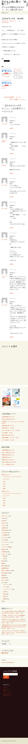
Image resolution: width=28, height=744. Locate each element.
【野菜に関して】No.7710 (8, 459)
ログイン (5, 687)
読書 (3, 575)
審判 (4, 556)
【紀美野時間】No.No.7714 (8, 417)
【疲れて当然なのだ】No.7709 (9, 462)
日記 (3, 561)
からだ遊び (4, 532)
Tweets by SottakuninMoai (8, 662)
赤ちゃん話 (4, 580)
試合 (4, 481)
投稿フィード (6, 690)
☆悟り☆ (4, 525)
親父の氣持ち (5, 573)
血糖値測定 (4, 568)
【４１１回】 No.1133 (17, 99)
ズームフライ (6, 479)
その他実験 (4, 535)
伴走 (4, 486)
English (3, 520)
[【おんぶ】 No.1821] (7, 83)
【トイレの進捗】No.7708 (8, 464)
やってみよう (5, 537)
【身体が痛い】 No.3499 (8, 428)
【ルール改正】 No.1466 (8, 440)
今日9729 (4, 165)
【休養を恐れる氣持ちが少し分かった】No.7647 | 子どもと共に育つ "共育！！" (14, 626)
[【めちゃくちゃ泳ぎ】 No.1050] (19, 73)
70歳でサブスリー (6, 474)
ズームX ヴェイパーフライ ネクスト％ (12, 476)
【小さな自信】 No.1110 (11, 97)
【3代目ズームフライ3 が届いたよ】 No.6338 (13, 619)
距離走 (4, 599)
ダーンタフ (4, 544)
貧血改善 (4, 577)
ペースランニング (7, 589)
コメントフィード (7, 692)
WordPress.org (6, 695)
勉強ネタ (4, 549)
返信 (12, 128)
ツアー (4, 587)
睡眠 (3, 563)
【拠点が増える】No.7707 (8, 435)
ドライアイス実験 (6, 547)
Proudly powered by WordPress (9, 741)
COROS (3, 518)
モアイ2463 (4, 185)
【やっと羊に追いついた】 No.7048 (10, 430)
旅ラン (4, 484)
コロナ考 (4, 540)
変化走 (4, 594)
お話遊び (4, 528)
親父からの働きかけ (6, 570)
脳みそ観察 (4, 565)
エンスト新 (4, 124)
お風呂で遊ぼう (5, 530)
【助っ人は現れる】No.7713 (8, 419)
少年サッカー (14, 21)
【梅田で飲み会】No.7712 (8, 425)
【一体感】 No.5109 (7, 615)
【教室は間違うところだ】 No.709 (10, 437)
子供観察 (4, 551)
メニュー (4, 12)
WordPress (4, 523)
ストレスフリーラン (6, 542)
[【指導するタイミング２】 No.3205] (7, 71)
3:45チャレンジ (5, 516)
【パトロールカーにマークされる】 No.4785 (13, 630)
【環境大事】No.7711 (7, 457)
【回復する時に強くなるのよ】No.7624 (11, 625)
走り (3, 582)
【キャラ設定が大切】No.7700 (9, 611)
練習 (4, 488)
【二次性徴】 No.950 (7, 432)
